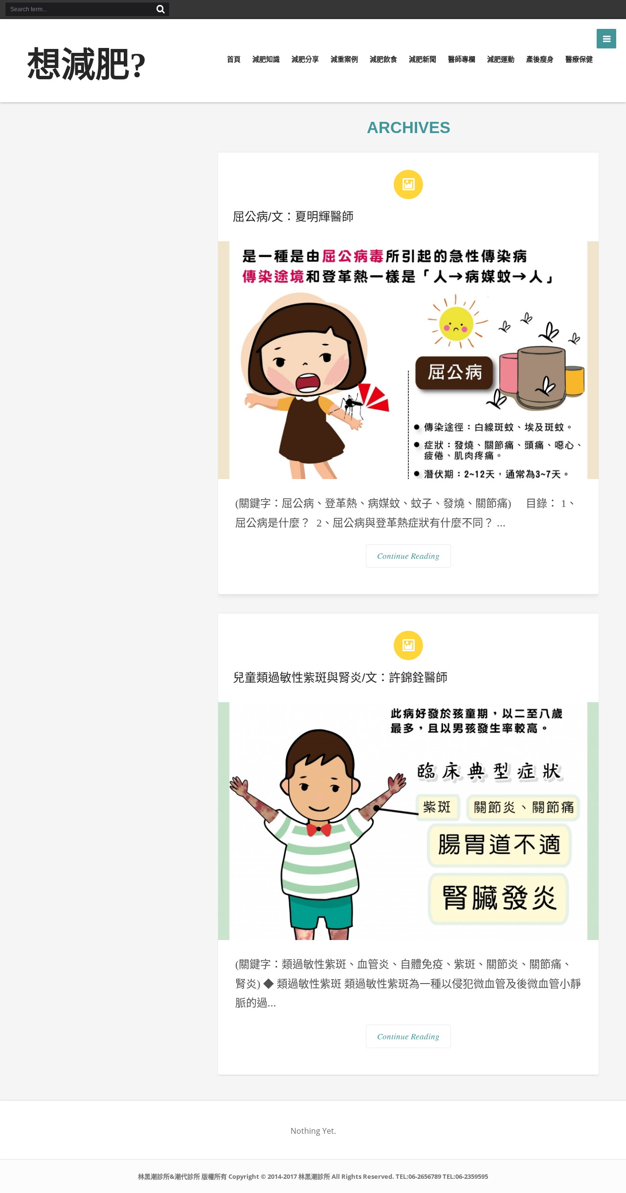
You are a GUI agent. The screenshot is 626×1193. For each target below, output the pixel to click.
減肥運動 (500, 59)
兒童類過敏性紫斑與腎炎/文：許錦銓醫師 (340, 677)
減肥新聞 (422, 59)
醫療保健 (579, 59)
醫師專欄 (461, 59)
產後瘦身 (540, 59)
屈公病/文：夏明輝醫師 (293, 216)
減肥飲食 (383, 59)
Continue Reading (408, 555)
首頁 (234, 59)
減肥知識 (266, 59)
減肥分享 (305, 59)
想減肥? (87, 65)
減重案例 (344, 59)
